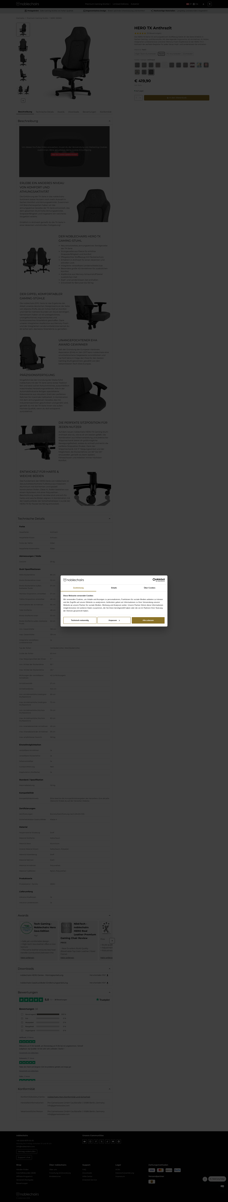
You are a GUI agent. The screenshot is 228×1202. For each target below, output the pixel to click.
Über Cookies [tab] (149, 588)
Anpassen (113, 620)
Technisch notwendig (80, 620)
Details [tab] (114, 588)
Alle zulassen (148, 620)
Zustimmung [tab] (78, 588)
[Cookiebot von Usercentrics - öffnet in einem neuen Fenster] (154, 580)
